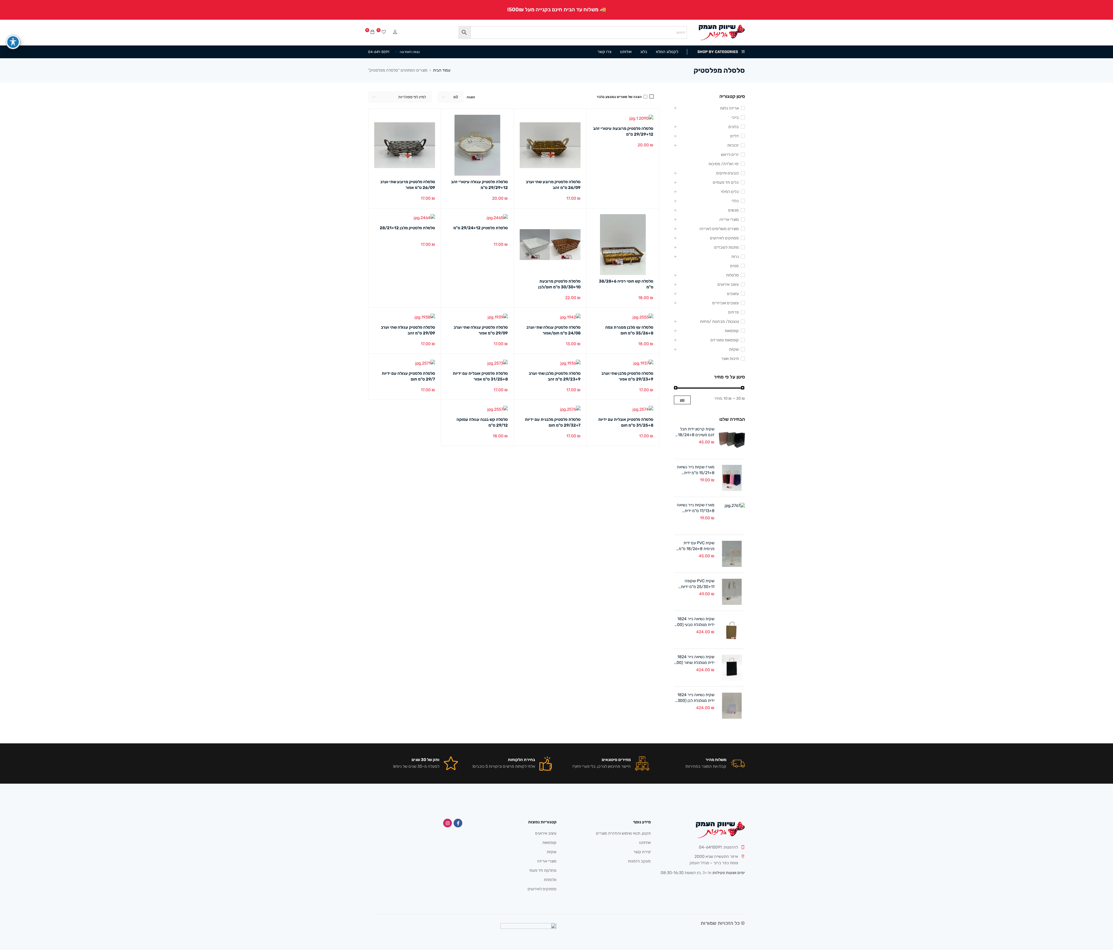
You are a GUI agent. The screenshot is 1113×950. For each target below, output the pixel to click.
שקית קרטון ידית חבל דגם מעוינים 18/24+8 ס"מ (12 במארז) (696, 432)
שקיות (734, 349)
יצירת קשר (642, 851)
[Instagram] (447, 823)
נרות (735, 256)
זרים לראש (730, 154)
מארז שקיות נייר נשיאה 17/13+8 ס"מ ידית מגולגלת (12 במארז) (695, 508)
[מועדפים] (384, 32)
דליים (734, 136)
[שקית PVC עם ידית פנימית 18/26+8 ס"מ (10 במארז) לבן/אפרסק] (732, 554)
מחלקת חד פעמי (542, 870)
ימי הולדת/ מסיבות (723, 163)
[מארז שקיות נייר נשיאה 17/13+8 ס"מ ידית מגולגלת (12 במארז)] (732, 516)
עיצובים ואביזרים (725, 303)
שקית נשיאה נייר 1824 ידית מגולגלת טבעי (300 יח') (694, 622)
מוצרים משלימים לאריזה (719, 228)
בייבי (735, 117)
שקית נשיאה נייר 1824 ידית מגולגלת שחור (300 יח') (694, 660)
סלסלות (732, 275)
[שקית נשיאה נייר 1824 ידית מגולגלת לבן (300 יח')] (732, 706)
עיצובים (733, 293)
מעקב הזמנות (639, 861)
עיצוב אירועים (728, 284)
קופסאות (732, 330)
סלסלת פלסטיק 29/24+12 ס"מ (480, 227)
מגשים (733, 210)
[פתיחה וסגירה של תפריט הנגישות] (13, 42)
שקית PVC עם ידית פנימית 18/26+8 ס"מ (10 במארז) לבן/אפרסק (694, 546)
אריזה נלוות (729, 108)
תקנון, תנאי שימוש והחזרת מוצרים (623, 833)
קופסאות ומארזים (724, 340)
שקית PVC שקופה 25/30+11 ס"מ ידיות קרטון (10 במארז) (697, 584)
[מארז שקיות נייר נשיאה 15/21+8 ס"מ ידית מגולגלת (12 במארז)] (732, 478)
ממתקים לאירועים (724, 238)
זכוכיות (733, 145)
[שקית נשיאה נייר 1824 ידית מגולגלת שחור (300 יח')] (732, 668)
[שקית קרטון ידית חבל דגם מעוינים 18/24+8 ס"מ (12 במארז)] (732, 440)
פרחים (733, 312)
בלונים (733, 126)
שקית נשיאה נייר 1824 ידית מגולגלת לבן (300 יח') (695, 698)
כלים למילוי (730, 191)
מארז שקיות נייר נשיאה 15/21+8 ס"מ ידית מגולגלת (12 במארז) (695, 470)
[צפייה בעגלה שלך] (372, 32)
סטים (734, 265)
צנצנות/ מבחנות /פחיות (719, 321)
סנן (682, 400)
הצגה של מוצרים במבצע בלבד (620, 97)
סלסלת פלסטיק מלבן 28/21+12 (407, 227)
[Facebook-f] (458, 823)
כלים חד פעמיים (726, 182)
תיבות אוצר (730, 358)
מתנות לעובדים (726, 247)
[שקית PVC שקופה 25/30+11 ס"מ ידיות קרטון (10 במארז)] (732, 592)
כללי (735, 201)
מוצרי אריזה (729, 219)
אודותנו (645, 842)
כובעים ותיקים (727, 173)
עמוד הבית (441, 70)
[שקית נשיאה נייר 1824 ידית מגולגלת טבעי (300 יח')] (732, 630)
